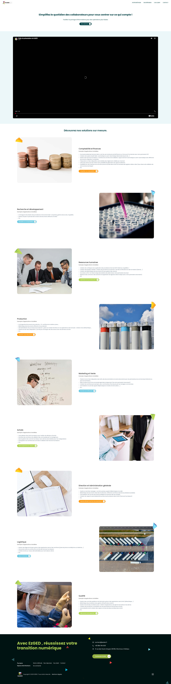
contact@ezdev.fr (101, 642)
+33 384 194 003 (100, 645)
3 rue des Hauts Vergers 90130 (105, 649)
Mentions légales (57, 674)
